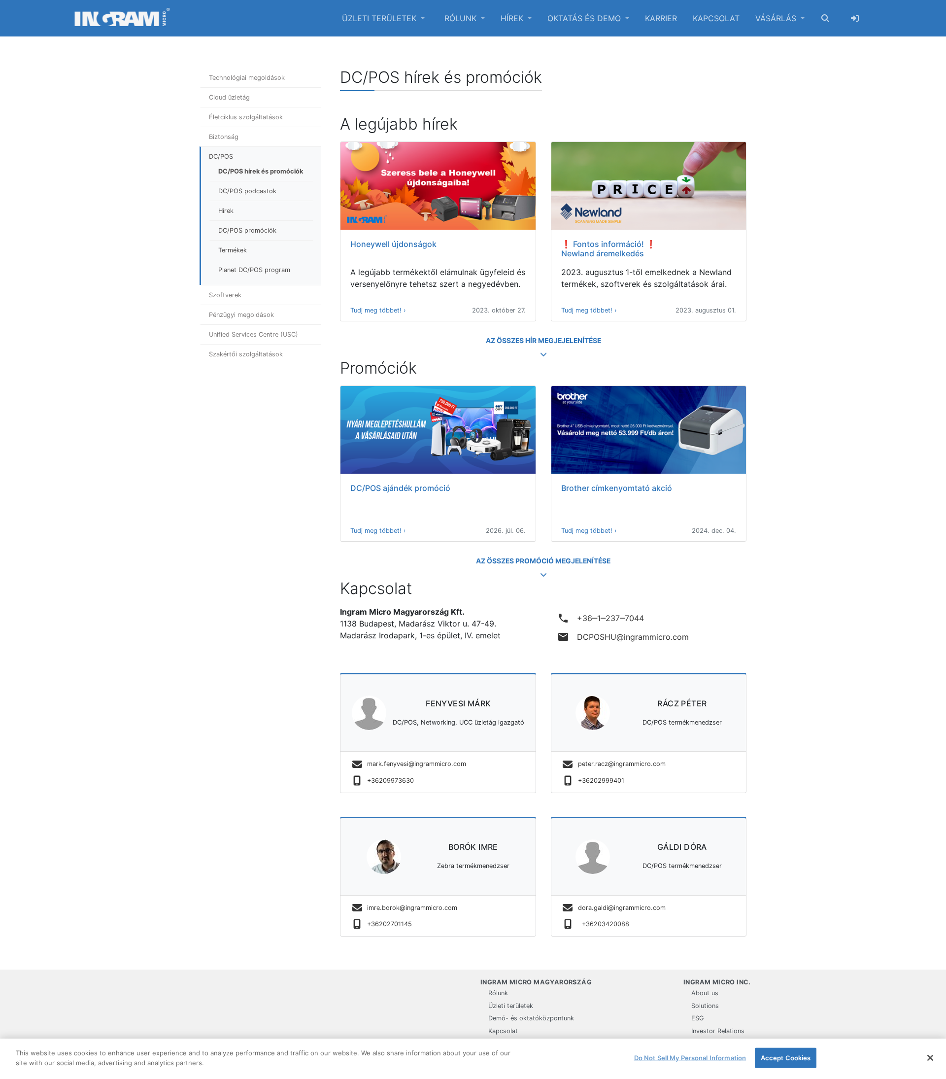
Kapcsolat (716, 18)
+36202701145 (389, 924)
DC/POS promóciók (247, 230)
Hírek (513, 18)
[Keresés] (825, 18)
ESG (697, 1018)
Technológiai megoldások (247, 77)
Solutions (705, 1005)
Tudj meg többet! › (378, 310)
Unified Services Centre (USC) (253, 334)
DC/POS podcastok (247, 191)
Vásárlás (777, 18)
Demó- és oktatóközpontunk (531, 1018)
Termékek (232, 250)
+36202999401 (601, 780)
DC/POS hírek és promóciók (260, 171)
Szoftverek (225, 295)
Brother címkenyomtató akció (616, 488)
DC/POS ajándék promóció (400, 488)
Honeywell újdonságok (393, 244)
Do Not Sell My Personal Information (690, 1058)
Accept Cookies (786, 1058)
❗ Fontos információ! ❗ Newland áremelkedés (608, 248)
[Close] (930, 1058)
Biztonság (223, 136)
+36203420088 (603, 924)
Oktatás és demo (585, 18)
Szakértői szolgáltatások (246, 354)
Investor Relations (717, 1031)
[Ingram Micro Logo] (122, 18)
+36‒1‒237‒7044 (600, 618)
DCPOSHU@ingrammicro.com (623, 637)
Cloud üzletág (229, 97)
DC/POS (221, 156)
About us (704, 993)
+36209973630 (390, 780)
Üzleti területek (380, 18)
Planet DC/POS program (254, 270)
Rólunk (461, 18)
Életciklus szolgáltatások (246, 117)
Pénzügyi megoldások (241, 314)
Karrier (661, 18)
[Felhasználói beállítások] (855, 18)
